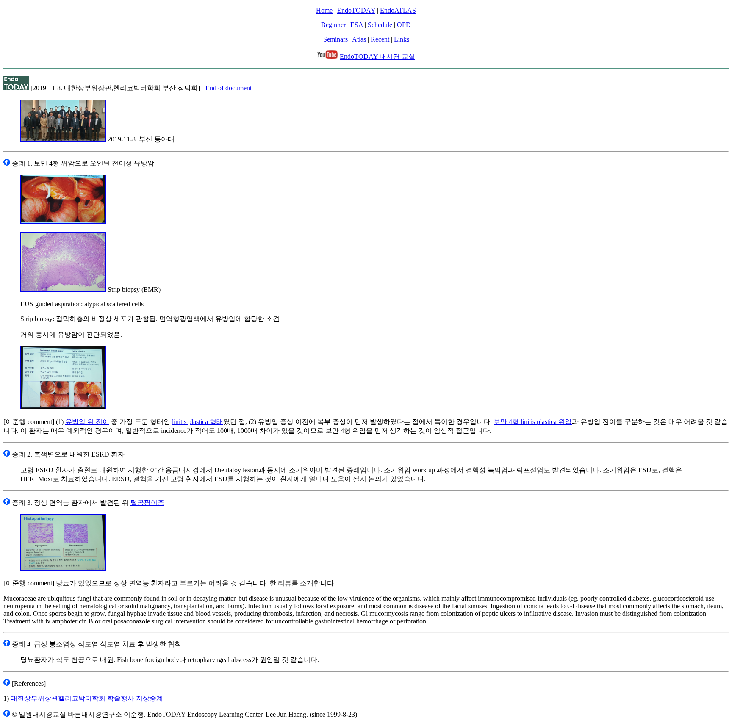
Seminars (335, 39)
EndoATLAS (398, 10)
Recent (380, 39)
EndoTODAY (356, 10)
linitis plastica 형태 (197, 421)
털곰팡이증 (147, 502)
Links (401, 39)
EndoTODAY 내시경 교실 (377, 56)
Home (324, 10)
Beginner (333, 24)
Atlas (359, 39)
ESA (356, 24)
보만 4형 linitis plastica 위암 (533, 421)
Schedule (380, 24)
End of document (228, 87)
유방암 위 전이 (87, 421)
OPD (404, 24)
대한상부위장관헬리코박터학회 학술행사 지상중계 (87, 698)
